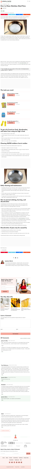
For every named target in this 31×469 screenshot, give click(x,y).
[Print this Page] (18, 258)
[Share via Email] (15, 258)
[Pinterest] (14, 462)
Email (17, 329)
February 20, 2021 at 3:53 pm (12, 377)
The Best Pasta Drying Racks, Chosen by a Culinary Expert (25, 309)
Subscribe (5, 291)
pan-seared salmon (23, 62)
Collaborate (17, 459)
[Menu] (29, 1)
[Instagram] (17, 462)
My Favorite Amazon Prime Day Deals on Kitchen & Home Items (5, 309)
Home (4, 457)
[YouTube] (19, 462)
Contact (10, 457)
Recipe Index (26, 457)
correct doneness (22, 218)
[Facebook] (10, 462)
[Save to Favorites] (1, 11)
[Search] (28, 1)
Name (2, 329)
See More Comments (5, 430)
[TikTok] (21, 462)
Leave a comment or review (25, 338)
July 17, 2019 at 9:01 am (7, 413)
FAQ (21, 459)
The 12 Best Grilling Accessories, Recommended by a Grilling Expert (15, 309)
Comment (2, 318)
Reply (2, 351)
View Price (11, 95)
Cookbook (21, 457)
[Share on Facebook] (13, 258)
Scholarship (15, 457)
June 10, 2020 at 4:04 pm (9, 384)
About (7, 457)
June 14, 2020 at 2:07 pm (11, 396)
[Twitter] (12, 462)
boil (20, 149)
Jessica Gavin (6, 1)
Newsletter (11, 459)
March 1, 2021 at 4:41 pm (12, 340)
